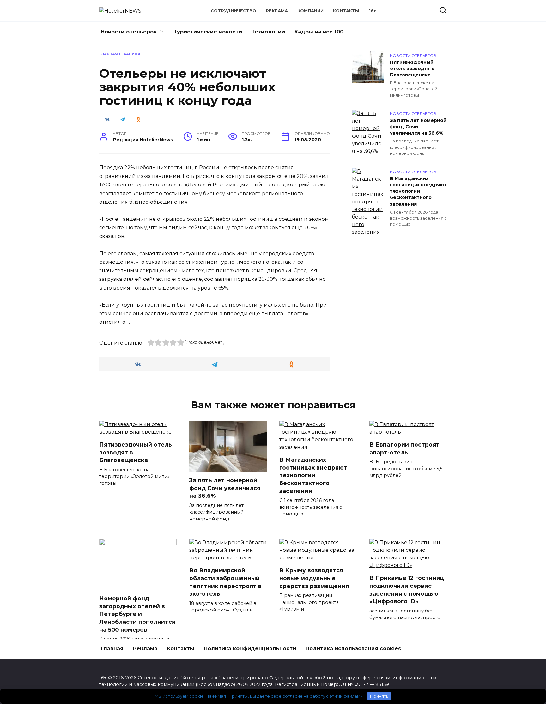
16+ (372, 11)
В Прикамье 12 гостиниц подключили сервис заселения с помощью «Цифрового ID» (406, 590)
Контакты (346, 11)
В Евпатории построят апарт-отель (404, 448)
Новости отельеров (129, 32)
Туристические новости (208, 32)
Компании (310, 11)
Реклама (277, 11)
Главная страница (120, 54)
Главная (112, 649)
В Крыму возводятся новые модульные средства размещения (314, 578)
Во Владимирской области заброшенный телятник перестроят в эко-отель (225, 582)
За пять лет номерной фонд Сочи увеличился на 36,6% (418, 126)
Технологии (268, 32)
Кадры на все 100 (318, 32)
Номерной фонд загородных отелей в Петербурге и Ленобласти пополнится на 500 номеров (137, 614)
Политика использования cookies (353, 649)
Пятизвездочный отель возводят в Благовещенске (412, 68)
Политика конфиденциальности (250, 649)
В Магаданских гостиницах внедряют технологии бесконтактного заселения (418, 191)
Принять (379, 696)
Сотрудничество (233, 11)
